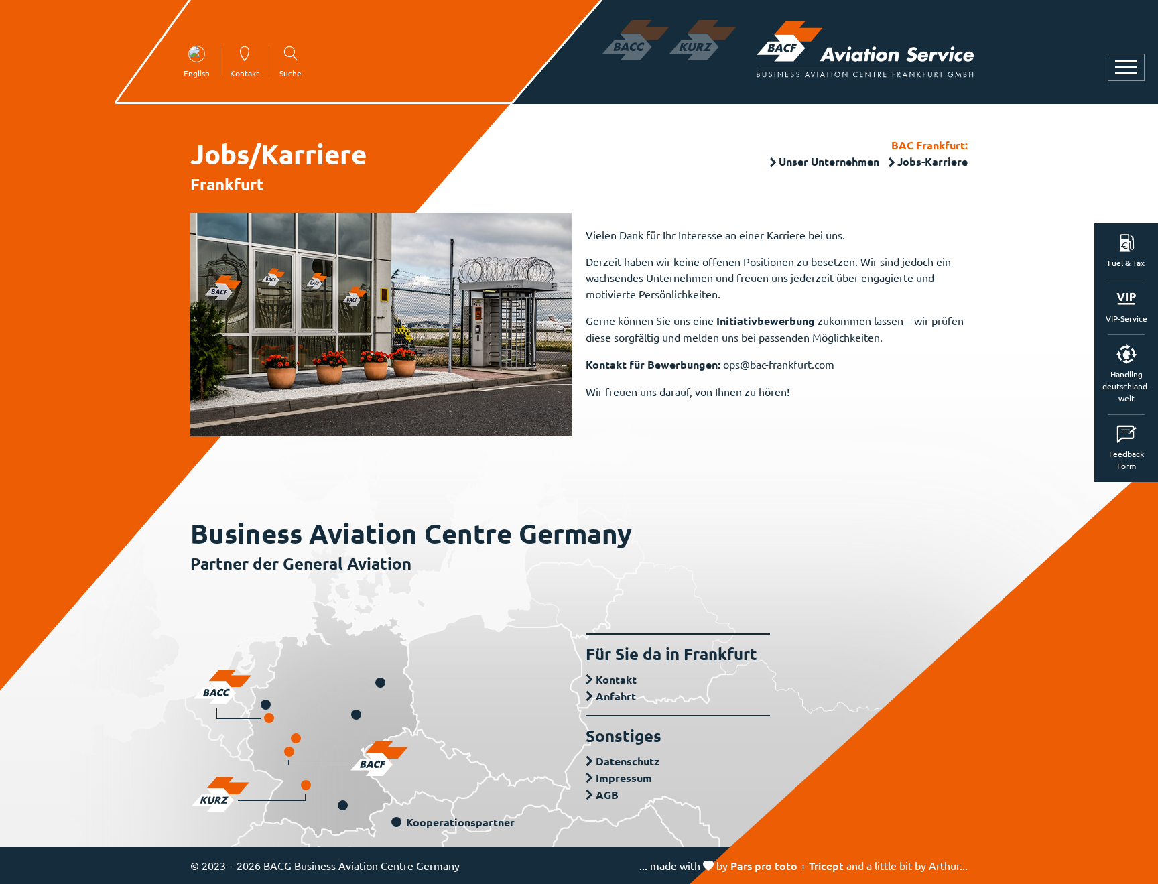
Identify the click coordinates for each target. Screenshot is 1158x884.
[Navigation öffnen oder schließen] (1126, 67)
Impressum (624, 778)
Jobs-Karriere (932, 161)
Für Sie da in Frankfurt (671, 653)
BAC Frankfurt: (929, 145)
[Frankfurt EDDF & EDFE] (289, 752)
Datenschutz (627, 761)
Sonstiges (623, 735)
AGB (607, 794)
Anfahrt (616, 696)
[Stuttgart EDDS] (306, 785)
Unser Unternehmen (829, 161)
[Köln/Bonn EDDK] (269, 718)
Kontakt (616, 679)
